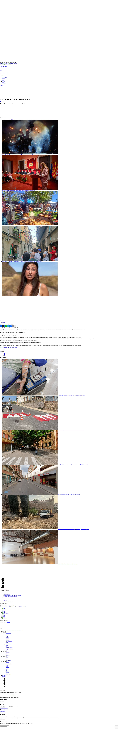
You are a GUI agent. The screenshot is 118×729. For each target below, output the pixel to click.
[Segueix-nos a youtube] (3, 585)
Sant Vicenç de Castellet (9, 649)
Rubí (6, 670)
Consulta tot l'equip (7, 594)
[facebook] (4, 353)
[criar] (26, 606)
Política (3, 80)
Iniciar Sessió (4, 675)
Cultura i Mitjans (4, 119)
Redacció (3, 322)
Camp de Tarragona (9, 664)
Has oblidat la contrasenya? (4, 708)
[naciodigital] (2, 606)
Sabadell (7, 671)
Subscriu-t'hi (4, 676)
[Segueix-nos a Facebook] (3, 579)
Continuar (2, 701)
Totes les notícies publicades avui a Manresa (10, 596)
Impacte (7, 657)
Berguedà (7, 663)
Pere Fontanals (24, 119)
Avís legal (5, 600)
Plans (3, 79)
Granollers (7, 667)
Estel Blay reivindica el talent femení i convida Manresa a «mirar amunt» (18, 154)
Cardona (7, 645)
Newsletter (3, 677)
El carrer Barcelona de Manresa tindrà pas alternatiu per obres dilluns (70, 494)
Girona (7, 666)
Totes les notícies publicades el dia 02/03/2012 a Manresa (12, 595)
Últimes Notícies (4, 77)
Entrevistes (7, 639)
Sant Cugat (7, 672)
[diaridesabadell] (7, 606)
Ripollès (7, 669)
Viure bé (7, 658)
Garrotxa (7, 665)
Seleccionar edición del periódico (5, 62)
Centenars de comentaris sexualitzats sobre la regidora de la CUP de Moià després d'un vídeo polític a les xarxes (21, 261)
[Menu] (1, 75)
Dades (7, 654)
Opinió (7, 642)
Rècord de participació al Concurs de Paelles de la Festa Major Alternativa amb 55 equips (18, 190)
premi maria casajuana (5, 349)
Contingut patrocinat (9, 641)
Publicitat (5, 593)
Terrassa (7, 673)
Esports (3, 82)
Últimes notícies (8, 633)
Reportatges (4, 83)
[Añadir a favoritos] (15, 326)
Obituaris (3, 81)
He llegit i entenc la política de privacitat (7, 718)
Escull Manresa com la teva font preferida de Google (9, 347)
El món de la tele (8, 660)
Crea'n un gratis (2, 711)
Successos (7, 638)
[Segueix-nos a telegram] (3, 584)
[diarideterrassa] (12, 606)
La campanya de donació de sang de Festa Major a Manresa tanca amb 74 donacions (72, 395)
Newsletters (7, 63)
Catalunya (7, 662)
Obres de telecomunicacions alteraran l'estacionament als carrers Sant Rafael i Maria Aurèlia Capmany (75, 464)
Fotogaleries (7, 652)
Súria (6, 650)
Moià (6, 646)
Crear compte (2, 719)
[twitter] (4, 354)
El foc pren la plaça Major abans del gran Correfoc (14, 119)
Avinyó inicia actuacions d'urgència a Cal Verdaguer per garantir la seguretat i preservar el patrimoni (74, 529)
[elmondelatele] (22, 606)
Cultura (7, 635)
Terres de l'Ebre (8, 674)
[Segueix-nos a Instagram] (3, 582)
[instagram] (4, 355)
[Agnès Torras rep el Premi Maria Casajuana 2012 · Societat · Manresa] (3, 66)
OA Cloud (8, 622)
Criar (6, 659)
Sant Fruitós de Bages (9, 647)
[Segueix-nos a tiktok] (3, 587)
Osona (7, 668)
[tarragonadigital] (17, 606)
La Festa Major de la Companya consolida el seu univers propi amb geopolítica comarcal (20, 225)
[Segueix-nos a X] (4, 680)
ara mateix (1, 85)
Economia (7, 637)
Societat (3, 78)
